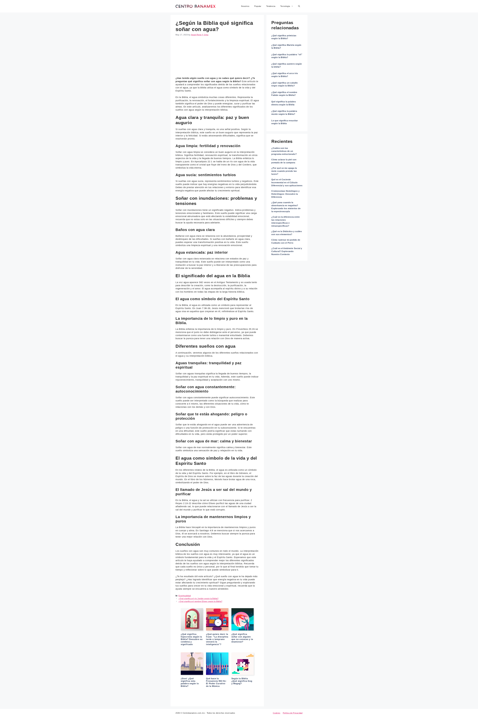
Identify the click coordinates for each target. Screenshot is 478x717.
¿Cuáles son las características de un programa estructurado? (284, 151)
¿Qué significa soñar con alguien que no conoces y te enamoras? (242, 638)
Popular (257, 6)
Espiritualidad (185, 596)
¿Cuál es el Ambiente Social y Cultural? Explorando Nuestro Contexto (286, 251)
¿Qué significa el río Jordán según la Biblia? (198, 598)
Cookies (276, 713)
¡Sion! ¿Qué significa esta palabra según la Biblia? (190, 682)
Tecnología (285, 6)
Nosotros (245, 6)
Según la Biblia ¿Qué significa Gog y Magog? (241, 681)
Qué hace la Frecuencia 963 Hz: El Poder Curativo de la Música (216, 682)
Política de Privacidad (292, 713)
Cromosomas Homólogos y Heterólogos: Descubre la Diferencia (285, 194)
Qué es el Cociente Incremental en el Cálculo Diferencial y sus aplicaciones (286, 183)
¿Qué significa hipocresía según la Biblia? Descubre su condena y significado (192, 639)
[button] (299, 6)
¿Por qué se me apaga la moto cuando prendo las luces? (284, 171)
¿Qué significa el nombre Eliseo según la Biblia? (200, 601)
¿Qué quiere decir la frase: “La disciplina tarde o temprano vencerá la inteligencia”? (217, 639)
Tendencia (270, 6)
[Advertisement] (217, 58)
